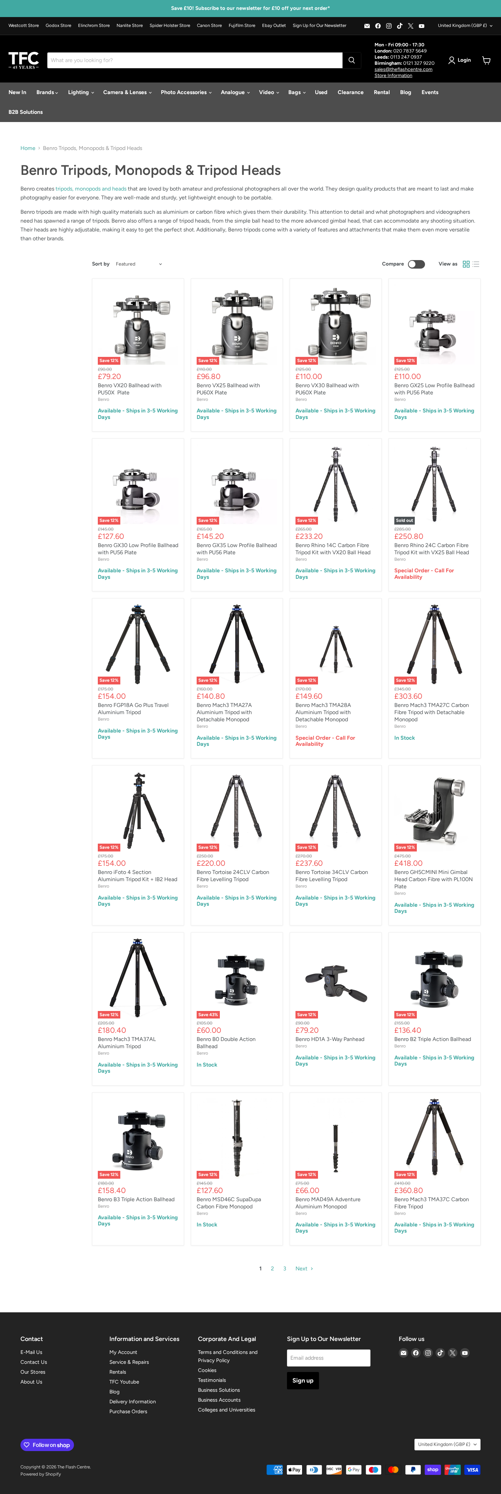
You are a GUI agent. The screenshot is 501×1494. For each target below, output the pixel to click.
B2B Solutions (26, 112)
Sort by (101, 264)
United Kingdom (462, 25)
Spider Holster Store (170, 25)
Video (267, 92)
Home (27, 148)
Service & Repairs (129, 1362)
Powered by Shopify (40, 1474)
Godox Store (58, 25)
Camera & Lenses (125, 92)
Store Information (393, 75)
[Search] (352, 60)
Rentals (117, 1372)
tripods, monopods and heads (91, 188)
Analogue (233, 92)
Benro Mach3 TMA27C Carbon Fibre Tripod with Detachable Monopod (431, 712)
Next (302, 1268)
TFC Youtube (124, 1382)
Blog (405, 92)
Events (430, 92)
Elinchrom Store (94, 25)
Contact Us (33, 1362)
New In (17, 92)
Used (321, 92)
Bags (295, 92)
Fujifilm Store (242, 25)
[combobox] (195, 60)
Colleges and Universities (226, 1410)
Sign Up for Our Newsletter (319, 25)
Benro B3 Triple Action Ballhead (136, 1199)
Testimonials (212, 1380)
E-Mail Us (31, 1352)
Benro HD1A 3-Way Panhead (329, 1039)
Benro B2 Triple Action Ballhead (432, 1039)
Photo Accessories (184, 92)
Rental (382, 92)
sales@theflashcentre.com (403, 69)
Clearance (351, 92)
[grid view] (466, 264)
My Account (123, 1352)
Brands (45, 92)
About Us (31, 1382)
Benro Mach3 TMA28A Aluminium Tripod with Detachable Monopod (323, 712)
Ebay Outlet (274, 25)
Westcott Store (24, 25)
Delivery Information (132, 1402)
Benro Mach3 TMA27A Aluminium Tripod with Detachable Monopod (224, 712)
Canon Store (209, 25)
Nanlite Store (130, 25)
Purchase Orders (128, 1411)
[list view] (476, 264)
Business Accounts (219, 1400)
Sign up (303, 1380)
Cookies (207, 1370)
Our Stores (32, 1372)
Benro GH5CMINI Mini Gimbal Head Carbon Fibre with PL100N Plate (433, 879)
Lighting (79, 92)
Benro (103, 399)
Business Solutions (219, 1390)
